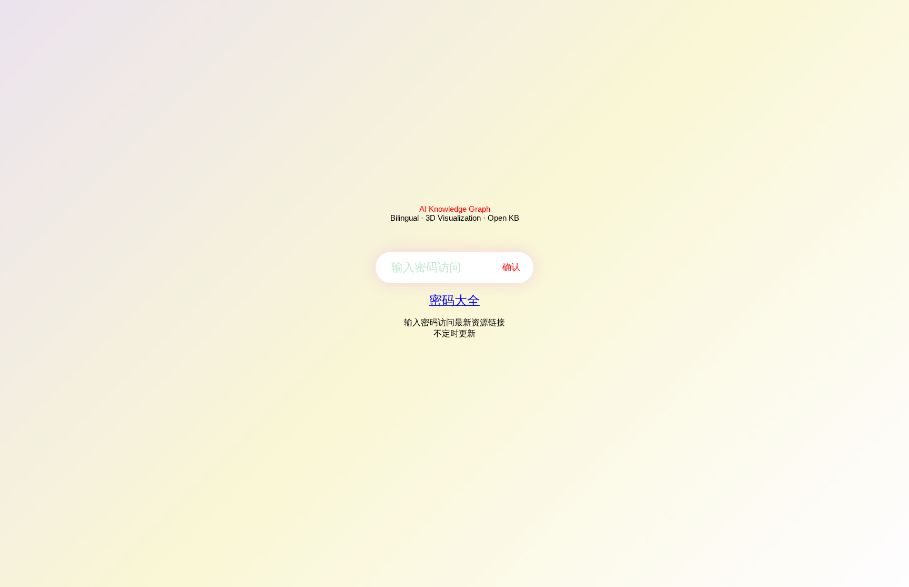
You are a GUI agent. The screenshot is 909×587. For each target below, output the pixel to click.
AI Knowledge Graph (454, 208)
